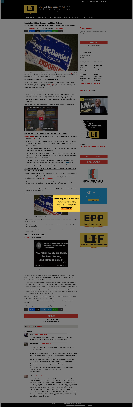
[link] (66, 197)
